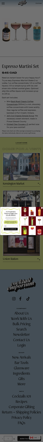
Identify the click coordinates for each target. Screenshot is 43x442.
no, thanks (10, 231)
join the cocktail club (10, 229)
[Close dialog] (42, 208)
